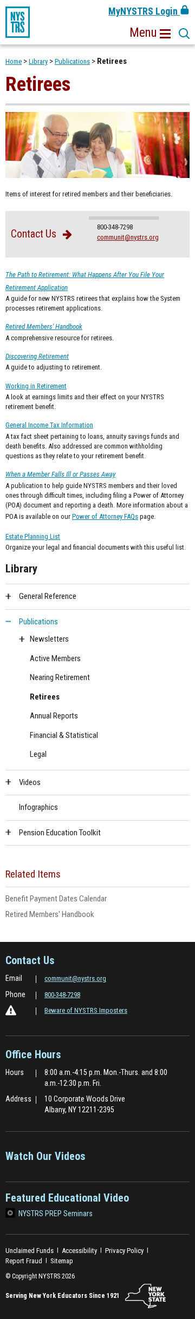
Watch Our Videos (45, 1160)
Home (13, 61)
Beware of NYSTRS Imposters (85, 1010)
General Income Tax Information (49, 425)
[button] (150, 33)
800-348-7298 (62, 995)
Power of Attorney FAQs (105, 516)
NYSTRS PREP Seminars (55, 1213)
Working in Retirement (36, 386)
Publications (72, 61)
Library (38, 61)
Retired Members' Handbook (63, 915)
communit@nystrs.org (128, 237)
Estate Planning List (32, 537)
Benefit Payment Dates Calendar (69, 899)
